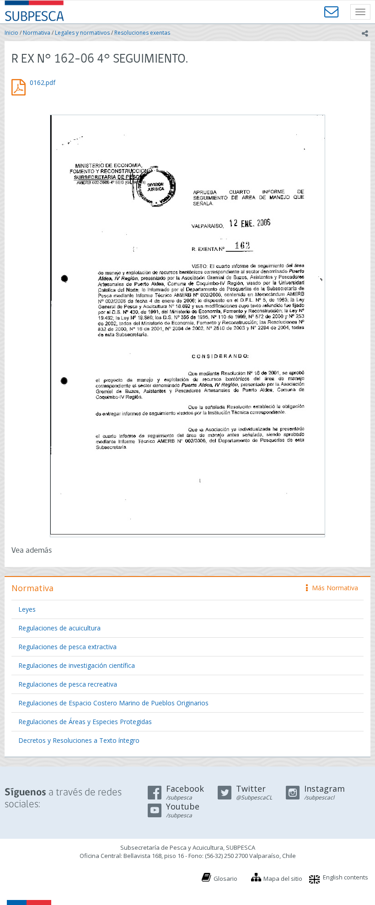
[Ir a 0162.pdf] (187, 324)
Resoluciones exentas (142, 33)
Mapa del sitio (282, 878)
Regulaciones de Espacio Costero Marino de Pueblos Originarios (113, 703)
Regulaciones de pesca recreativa (67, 684)
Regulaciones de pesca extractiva (67, 646)
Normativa (36, 33)
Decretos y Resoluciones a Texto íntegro (78, 740)
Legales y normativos (82, 33)
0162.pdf (42, 82)
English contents (345, 877)
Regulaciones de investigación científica (76, 665)
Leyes (27, 609)
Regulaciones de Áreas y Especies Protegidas (85, 721)
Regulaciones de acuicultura (59, 628)
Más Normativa (332, 587)
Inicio (11, 33)
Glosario (225, 878)
